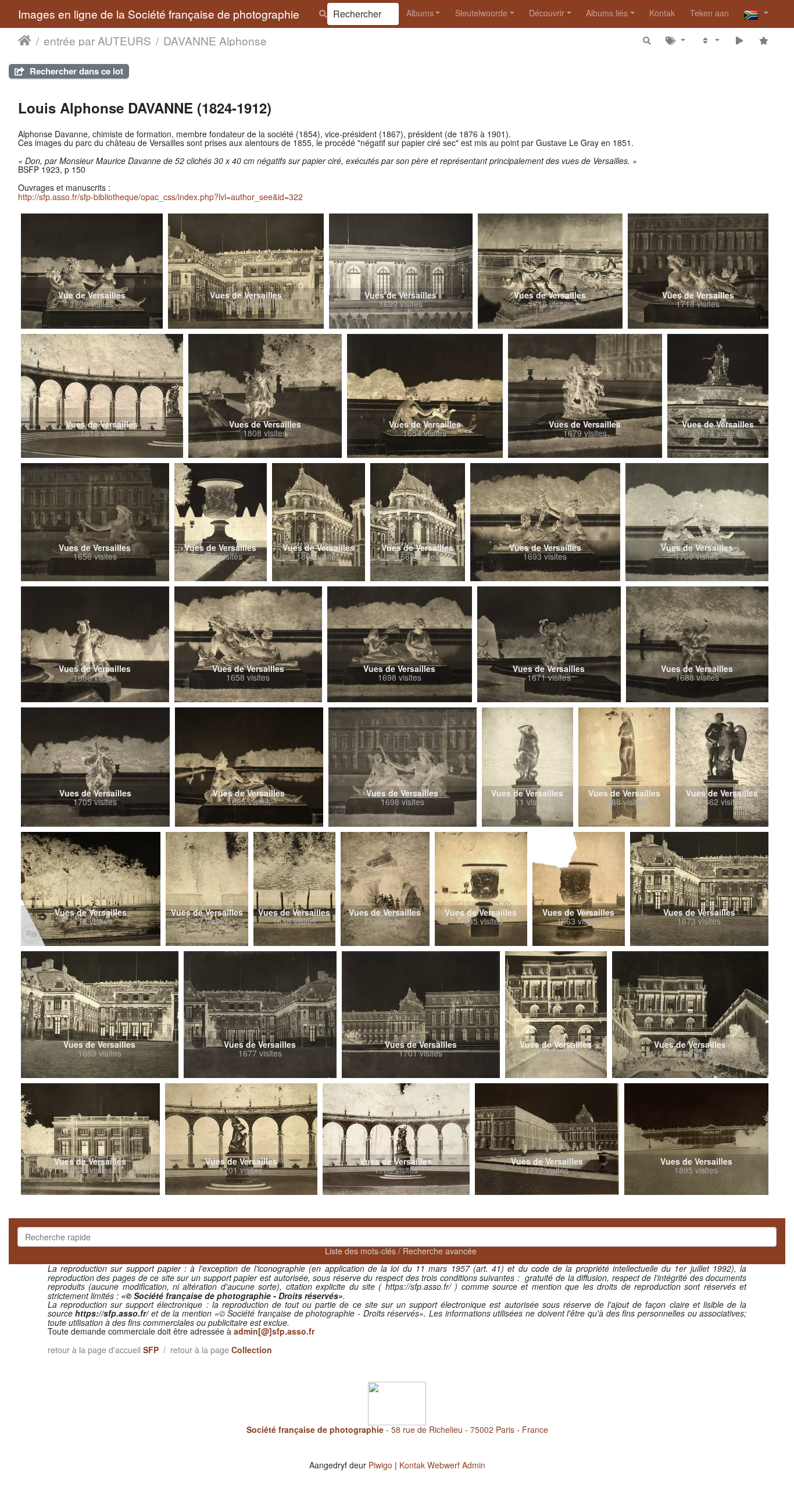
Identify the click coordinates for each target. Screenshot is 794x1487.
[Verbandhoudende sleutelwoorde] (676, 40)
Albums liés (607, 13)
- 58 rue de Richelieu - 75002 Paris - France (397, 1429)
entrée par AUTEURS (97, 40)
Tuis (24, 40)
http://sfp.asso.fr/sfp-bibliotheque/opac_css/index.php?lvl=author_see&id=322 (160, 196)
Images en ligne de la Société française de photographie (158, 14)
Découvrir (546, 13)
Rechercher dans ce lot (75, 71)
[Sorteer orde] (710, 40)
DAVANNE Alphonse (215, 40)
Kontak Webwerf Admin (442, 1465)
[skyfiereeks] (739, 40)
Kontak (662, 13)
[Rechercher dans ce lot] (647, 40)
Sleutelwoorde (481, 13)
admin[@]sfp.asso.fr (274, 1331)
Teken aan (709, 13)
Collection (251, 1350)
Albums (420, 13)
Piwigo (380, 1465)
